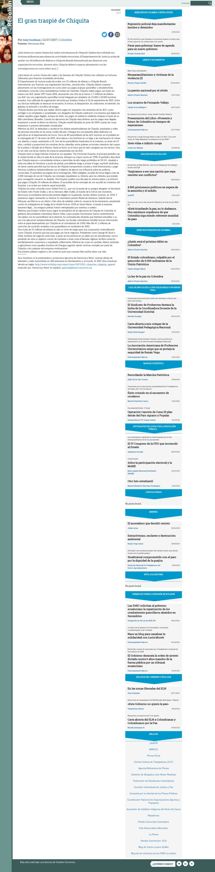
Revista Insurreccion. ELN (154, 840)
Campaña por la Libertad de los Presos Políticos (154, 793)
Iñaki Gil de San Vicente (138, 379)
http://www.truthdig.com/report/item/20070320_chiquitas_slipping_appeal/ (75, 264)
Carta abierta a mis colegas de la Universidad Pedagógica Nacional (149, 325)
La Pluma (153, 834)
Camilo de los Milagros (137, 107)
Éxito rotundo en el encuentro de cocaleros (148, 394)
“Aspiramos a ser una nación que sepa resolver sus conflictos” (151, 173)
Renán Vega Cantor (135, 543)
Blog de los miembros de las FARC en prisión (153, 853)
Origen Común (150, 420)
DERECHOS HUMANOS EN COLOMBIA (153, 230)
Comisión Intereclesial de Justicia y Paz (153, 787)
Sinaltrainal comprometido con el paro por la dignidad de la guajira (152, 558)
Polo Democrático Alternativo (153, 828)
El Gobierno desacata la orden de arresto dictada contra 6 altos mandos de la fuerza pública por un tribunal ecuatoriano (153, 661)
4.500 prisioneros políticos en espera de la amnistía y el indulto (153, 188)
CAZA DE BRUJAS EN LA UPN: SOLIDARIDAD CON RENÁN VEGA (154, 288)
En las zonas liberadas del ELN (147, 688)
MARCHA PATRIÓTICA (153, 363)
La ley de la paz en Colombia (145, 276)
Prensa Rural (153, 755)
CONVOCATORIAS (154, 492)
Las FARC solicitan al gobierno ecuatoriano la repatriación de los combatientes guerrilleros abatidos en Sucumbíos (152, 611)
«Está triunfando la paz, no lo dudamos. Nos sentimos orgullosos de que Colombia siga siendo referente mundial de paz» (153, 214)
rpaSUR (131, 195)
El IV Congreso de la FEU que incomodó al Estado (153, 445)
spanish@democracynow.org (77, 267)
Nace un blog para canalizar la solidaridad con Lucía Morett (146, 635)
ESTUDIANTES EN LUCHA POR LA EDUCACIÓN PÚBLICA (154, 427)
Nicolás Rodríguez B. (136, 727)
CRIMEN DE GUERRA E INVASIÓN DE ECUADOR (153, 594)
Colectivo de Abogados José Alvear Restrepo (153, 774)
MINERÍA (153, 511)
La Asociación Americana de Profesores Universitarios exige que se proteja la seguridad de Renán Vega (153, 349)
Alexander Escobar (135, 452)
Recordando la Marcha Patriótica (148, 375)
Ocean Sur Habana (135, 148)
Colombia (65, 40)
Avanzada (186, 3)
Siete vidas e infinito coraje (145, 143)
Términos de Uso (84, 862)
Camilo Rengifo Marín (137, 269)
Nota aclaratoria (153, 574)
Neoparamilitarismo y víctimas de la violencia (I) (151, 76)
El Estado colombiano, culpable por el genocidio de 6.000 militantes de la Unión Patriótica (151, 260)
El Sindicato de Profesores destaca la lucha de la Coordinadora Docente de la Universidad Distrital (152, 308)
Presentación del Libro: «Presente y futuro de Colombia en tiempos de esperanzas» (150, 121)
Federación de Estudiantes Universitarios (153, 780)
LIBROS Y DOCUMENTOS (154, 59)
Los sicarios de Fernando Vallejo (148, 102)
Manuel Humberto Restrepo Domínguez (144, 486)
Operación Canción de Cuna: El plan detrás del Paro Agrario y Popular (150, 413)
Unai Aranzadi (134, 693)
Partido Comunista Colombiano (153, 821)
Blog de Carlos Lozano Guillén (154, 847)
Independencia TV (135, 420)
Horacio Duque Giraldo (137, 83)
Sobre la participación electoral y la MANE (150, 464)
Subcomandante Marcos (138, 129)
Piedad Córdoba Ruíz (136, 53)
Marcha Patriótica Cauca (138, 401)
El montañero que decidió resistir (149, 523)
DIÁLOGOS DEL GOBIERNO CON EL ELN (153, 677)
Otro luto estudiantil (140, 481)
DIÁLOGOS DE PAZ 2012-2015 (153, 154)
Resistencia (153, 815)
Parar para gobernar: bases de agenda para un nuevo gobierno (151, 47)
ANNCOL (153, 749)
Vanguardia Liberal (136, 708)
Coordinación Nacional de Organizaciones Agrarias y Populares (153, 801)
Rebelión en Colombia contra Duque (153, 12)
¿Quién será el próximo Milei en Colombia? (148, 243)
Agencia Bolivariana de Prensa (153, 768)
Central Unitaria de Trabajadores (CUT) (153, 761)
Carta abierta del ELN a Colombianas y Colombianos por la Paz (152, 721)
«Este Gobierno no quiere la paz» (148, 704)
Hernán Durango (134, 316)
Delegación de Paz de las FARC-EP (142, 620)
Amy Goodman (32, 39)
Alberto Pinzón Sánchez (137, 95)
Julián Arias (133, 528)
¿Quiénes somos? (163, 864)
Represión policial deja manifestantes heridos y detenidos (151, 25)
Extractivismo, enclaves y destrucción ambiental (152, 537)
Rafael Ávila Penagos (136, 332)
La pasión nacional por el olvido (148, 90)
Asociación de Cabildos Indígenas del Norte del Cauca (154, 809)
